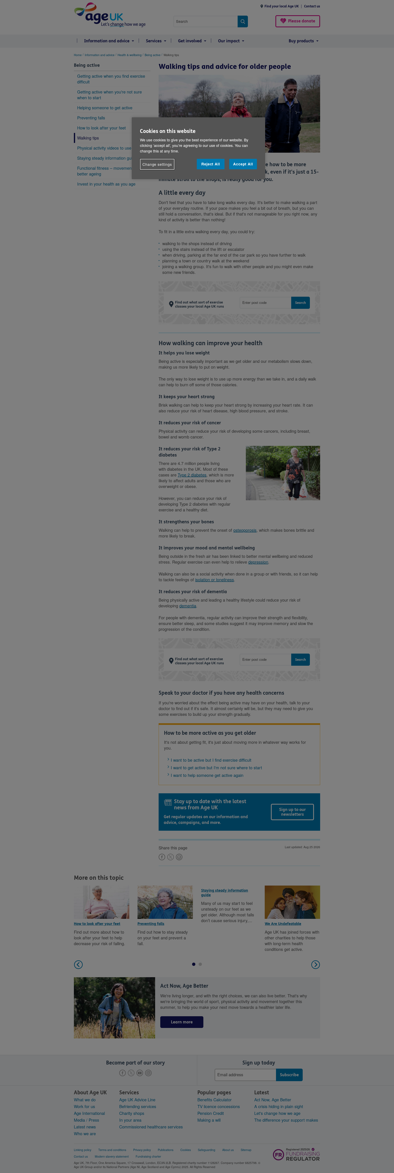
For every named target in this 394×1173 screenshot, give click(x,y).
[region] (198, 148)
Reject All (210, 164)
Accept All (243, 164)
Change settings (157, 164)
